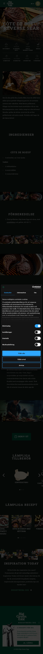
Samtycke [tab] (7, 292)
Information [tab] (21, 292)
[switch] (38, 332)
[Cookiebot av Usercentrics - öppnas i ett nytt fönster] (31, 287)
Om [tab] (35, 292)
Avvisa (21, 365)
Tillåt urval (21, 359)
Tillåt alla (21, 353)
